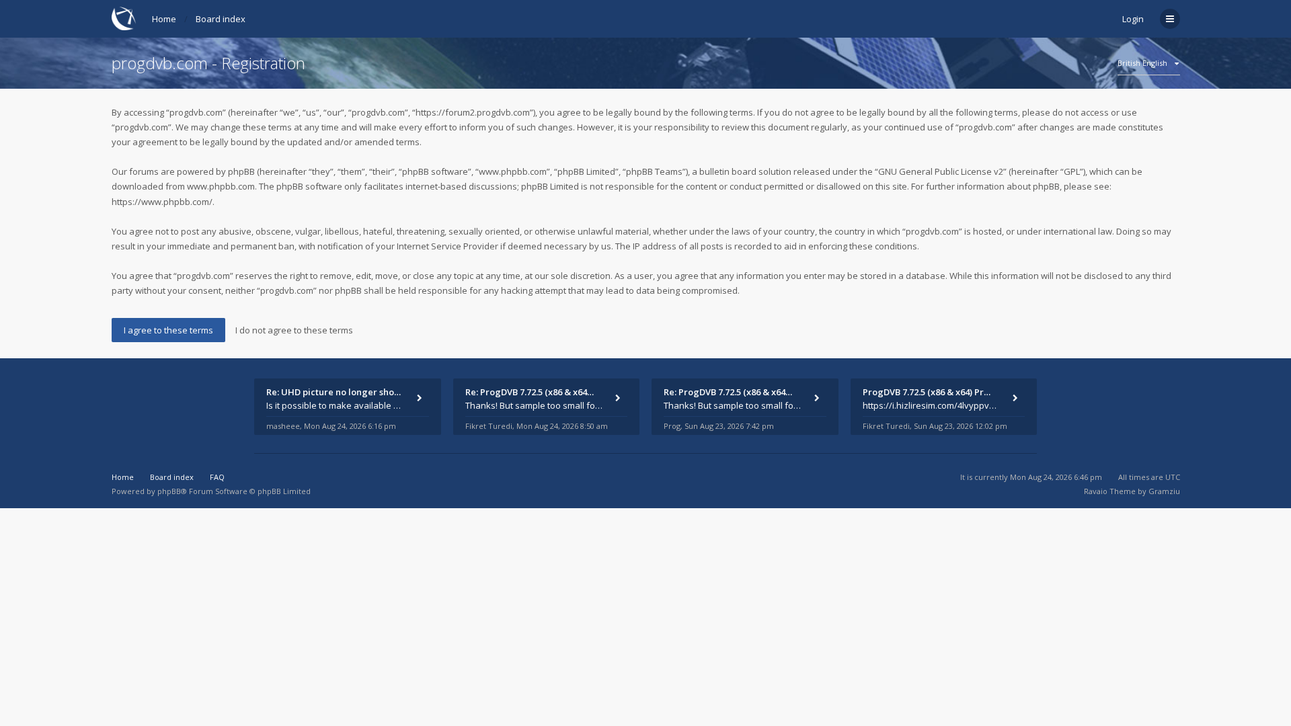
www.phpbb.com (221, 186)
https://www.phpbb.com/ (162, 202)
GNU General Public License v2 (940, 171)
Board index (220, 19)
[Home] (124, 18)
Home (164, 19)
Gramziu (1164, 491)
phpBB (169, 491)
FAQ (217, 477)
